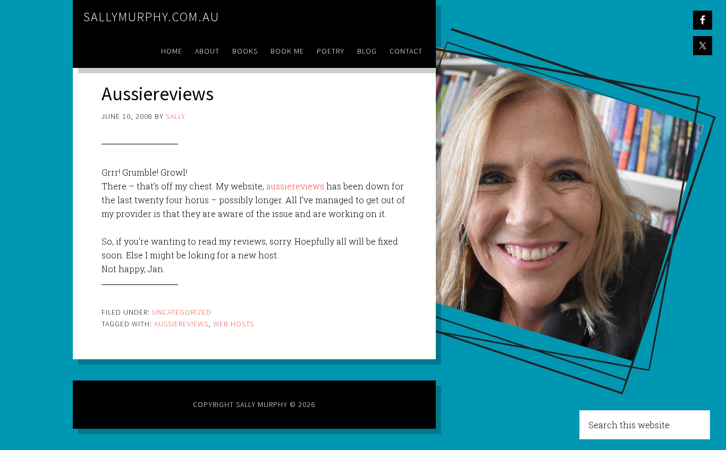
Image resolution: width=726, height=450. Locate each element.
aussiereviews (295, 186)
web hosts (233, 323)
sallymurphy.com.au (151, 16)
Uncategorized (182, 312)
